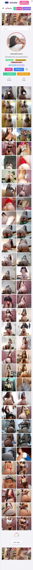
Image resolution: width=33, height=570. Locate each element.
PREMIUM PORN (17, 62)
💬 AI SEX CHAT (23, 74)
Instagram (20, 65)
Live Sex (19, 8)
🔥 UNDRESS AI (9, 74)
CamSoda (10, 60)
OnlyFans (12, 65)
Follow (9, 69)
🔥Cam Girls (27, 8)
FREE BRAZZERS (20, 60)
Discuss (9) (19, 69)
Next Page (16, 542)
